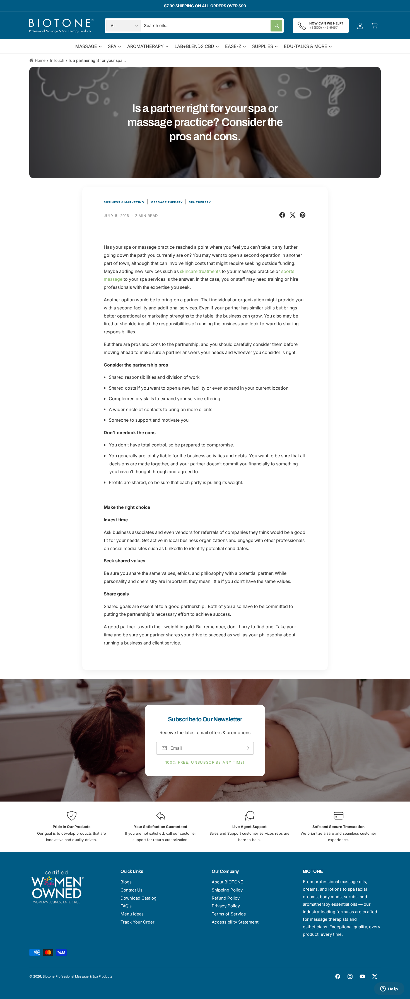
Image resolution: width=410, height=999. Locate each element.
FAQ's (126, 905)
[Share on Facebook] (282, 215)
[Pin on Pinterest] (302, 215)
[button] (374, 25)
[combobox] (213, 25)
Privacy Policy (226, 905)
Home (40, 60)
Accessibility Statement (235, 922)
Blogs (126, 882)
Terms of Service (229, 914)
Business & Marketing (124, 202)
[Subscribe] (247, 747)
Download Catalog (138, 898)
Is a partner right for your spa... (97, 60)
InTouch (57, 60)
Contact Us (131, 890)
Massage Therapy (167, 202)
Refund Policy (226, 898)
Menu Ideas (132, 914)
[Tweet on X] (292, 215)
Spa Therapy (200, 202)
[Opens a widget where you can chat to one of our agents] (389, 989)
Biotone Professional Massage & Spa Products (77, 976)
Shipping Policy (227, 890)
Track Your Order (137, 922)
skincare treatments (200, 271)
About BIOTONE (227, 882)
